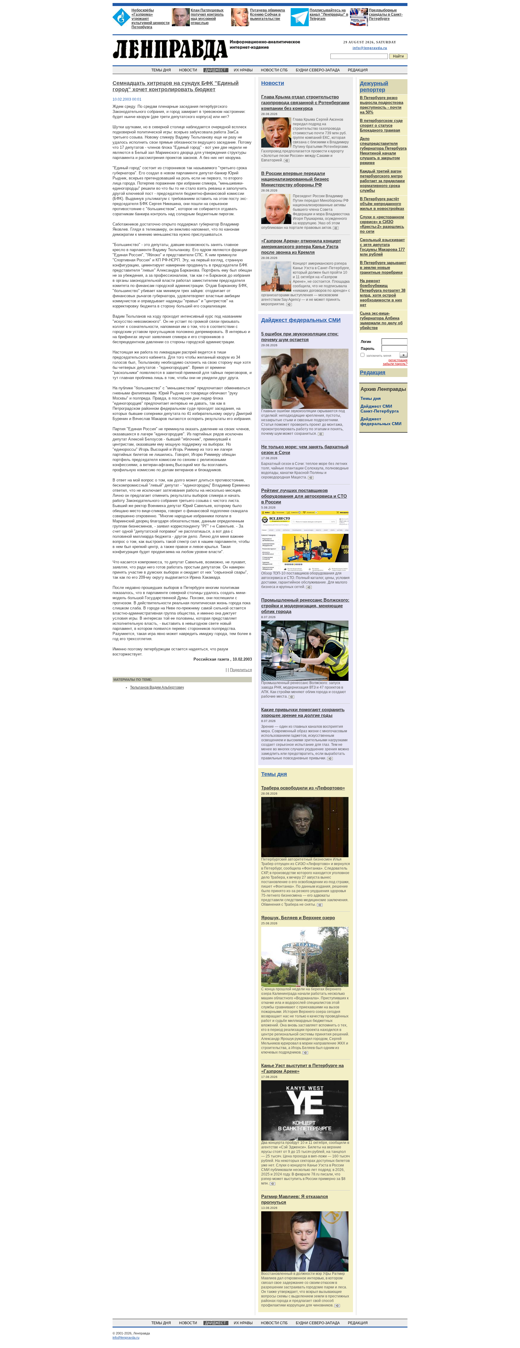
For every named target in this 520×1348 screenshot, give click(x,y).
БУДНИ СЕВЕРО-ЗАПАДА (318, 70)
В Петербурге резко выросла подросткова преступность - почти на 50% (381, 104)
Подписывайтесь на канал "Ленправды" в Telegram (329, 14)
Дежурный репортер (374, 86)
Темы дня (274, 774)
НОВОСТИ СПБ (274, 70)
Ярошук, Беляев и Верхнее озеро (298, 917)
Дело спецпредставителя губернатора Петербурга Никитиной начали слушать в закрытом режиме (383, 150)
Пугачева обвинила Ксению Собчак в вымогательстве (267, 14)
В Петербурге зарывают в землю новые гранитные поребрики (383, 267)
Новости (272, 83)
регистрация (397, 360)
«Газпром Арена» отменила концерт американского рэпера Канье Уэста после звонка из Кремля (301, 246)
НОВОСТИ (188, 70)
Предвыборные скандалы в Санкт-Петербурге (386, 14)
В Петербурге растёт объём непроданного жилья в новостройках (382, 204)
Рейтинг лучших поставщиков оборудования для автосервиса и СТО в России (304, 496)
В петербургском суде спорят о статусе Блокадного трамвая (381, 125)
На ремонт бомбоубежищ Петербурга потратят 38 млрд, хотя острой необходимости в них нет (382, 293)
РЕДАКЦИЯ (358, 70)
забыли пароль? (395, 364)
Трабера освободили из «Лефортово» (303, 787)
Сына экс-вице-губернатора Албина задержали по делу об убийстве (381, 320)
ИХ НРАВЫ (243, 70)
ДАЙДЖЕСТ (215, 70)
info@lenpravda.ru (370, 48)
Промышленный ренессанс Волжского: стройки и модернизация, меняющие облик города (305, 605)
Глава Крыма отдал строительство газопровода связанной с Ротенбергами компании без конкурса (305, 102)
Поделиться (241, 670)
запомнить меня (378, 355)
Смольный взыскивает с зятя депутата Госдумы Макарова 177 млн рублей (382, 247)
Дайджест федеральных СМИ (301, 320)
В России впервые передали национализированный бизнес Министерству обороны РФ (295, 179)
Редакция (372, 372)
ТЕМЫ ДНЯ (162, 70)
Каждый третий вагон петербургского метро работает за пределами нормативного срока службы (382, 181)
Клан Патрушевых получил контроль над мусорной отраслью (207, 16)
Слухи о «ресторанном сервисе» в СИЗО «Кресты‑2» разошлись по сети (382, 224)
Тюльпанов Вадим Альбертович (157, 687)
